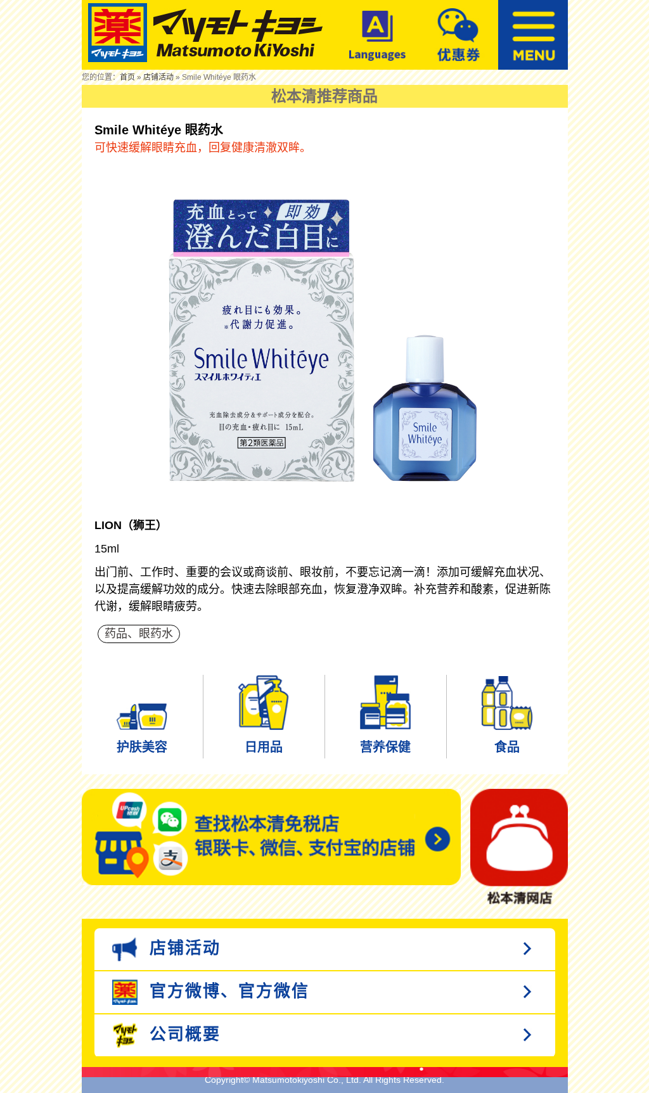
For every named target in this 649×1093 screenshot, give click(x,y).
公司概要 (182, 1034)
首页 (127, 77)
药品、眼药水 (139, 633)
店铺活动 (158, 77)
